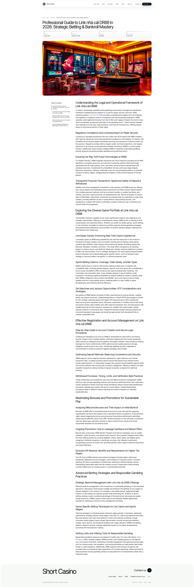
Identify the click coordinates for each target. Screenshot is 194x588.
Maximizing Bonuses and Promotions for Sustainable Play (61, 120)
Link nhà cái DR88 (96, 115)
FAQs (126, 576)
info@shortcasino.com (137, 576)
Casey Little (47, 36)
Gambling (53, 17)
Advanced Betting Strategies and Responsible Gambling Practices (60, 125)
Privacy (140, 582)
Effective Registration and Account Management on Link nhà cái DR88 (60, 116)
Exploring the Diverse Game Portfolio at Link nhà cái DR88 (61, 112)
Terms (145, 582)
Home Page (112, 576)
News (48, 17)
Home (43, 17)
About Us (134, 582)
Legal (149, 582)
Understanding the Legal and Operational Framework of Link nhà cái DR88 (60, 107)
